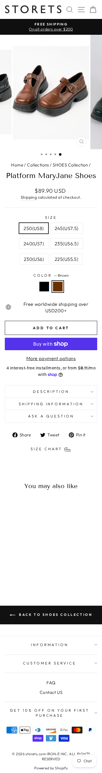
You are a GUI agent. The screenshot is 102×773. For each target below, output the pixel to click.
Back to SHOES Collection (55, 614)
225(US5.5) (66, 259)
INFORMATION (50, 644)
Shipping (29, 197)
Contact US (51, 692)
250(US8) (34, 228)
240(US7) (34, 243)
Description (51, 391)
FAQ (50, 682)
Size (51, 217)
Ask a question (51, 416)
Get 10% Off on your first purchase (49, 713)
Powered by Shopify (51, 768)
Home (17, 165)
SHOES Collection (70, 165)
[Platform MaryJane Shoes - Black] (19, 572)
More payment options (51, 358)
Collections (38, 165)
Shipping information (51, 404)
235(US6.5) (66, 243)
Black (44, 286)
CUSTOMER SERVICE (49, 663)
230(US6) (34, 259)
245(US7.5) (66, 228)
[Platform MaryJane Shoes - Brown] (26, 572)
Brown (57, 286)
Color (51, 275)
